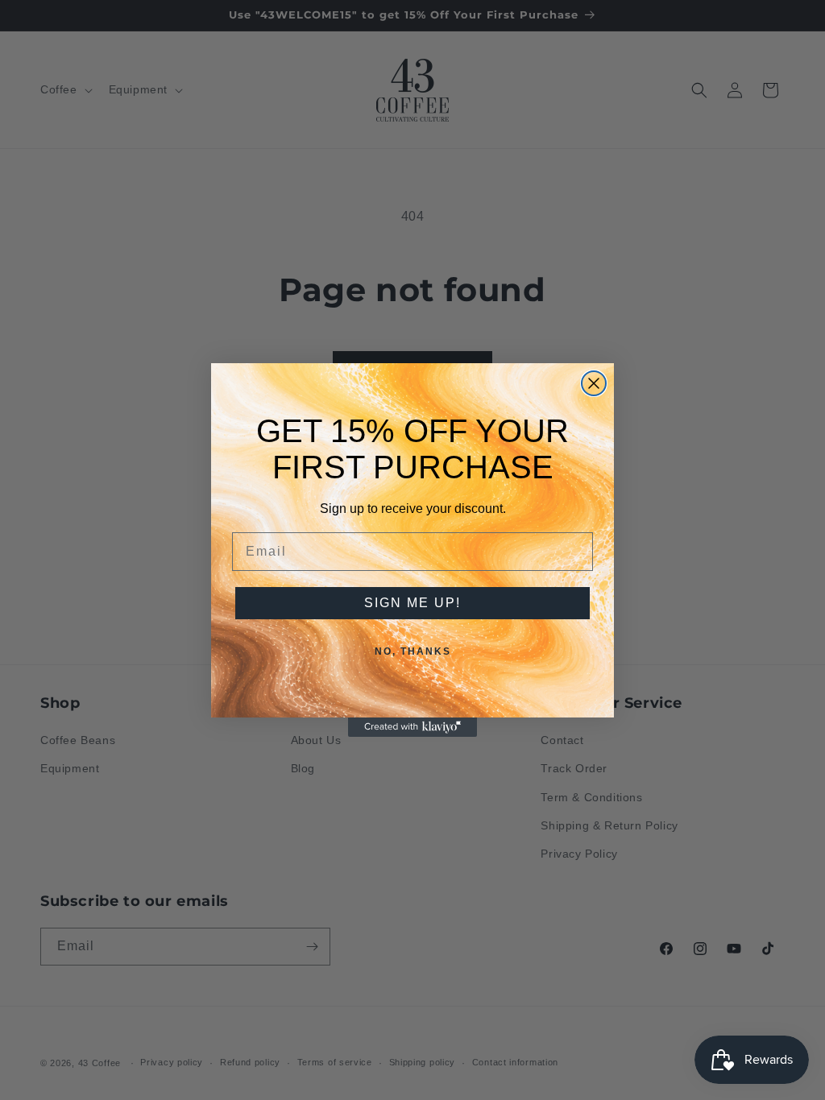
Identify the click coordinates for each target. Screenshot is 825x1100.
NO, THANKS (413, 651)
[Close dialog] (594, 383)
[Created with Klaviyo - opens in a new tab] (412, 727)
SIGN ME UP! (412, 603)
